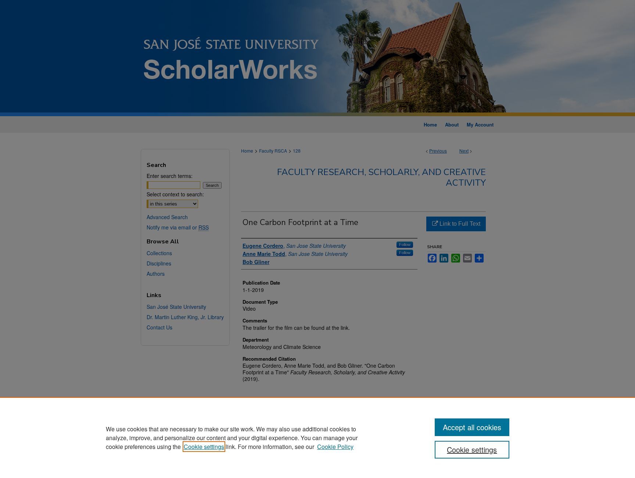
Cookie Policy (335, 446)
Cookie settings (204, 446)
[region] (317, 437)
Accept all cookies (472, 427)
